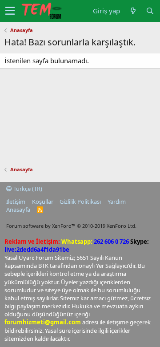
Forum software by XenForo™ (71, 225)
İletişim (15, 202)
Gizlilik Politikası (80, 202)
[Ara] (149, 11)
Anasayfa (18, 210)
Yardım (117, 202)
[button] (10, 11)
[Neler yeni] (132, 11)
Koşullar (42, 202)
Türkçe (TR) (27, 189)
